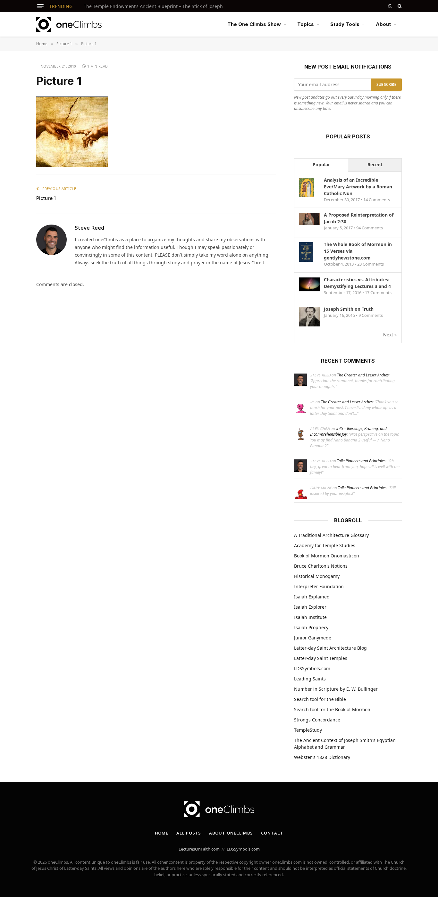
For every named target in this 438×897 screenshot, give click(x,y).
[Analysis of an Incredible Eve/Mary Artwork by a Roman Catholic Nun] (306, 197)
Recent (375, 164)
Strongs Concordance (317, 720)
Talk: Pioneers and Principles (361, 461)
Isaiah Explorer (310, 607)
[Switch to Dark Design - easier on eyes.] (389, 6)
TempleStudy (308, 730)
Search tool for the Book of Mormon (332, 709)
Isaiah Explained (312, 597)
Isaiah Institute (310, 617)
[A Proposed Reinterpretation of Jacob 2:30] (309, 223)
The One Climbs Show (254, 24)
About (383, 24)
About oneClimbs (231, 833)
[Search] (399, 6)
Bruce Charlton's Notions (321, 566)
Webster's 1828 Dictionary (322, 757)
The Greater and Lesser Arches (363, 375)
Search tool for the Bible (320, 699)
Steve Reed (89, 228)
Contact (272, 833)
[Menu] (40, 6)
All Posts (188, 833)
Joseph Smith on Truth (349, 309)
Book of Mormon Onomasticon (326, 556)
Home (162, 833)
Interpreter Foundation (319, 586)
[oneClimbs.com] (69, 24)
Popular (321, 164)
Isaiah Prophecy (311, 627)
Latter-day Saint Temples (320, 658)
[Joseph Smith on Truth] (309, 326)
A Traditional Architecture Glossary (331, 535)
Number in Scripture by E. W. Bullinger (336, 689)
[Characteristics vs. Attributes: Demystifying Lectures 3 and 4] (309, 289)
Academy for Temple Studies (324, 545)
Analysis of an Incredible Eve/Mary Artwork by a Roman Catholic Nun (358, 186)
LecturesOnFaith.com (199, 849)
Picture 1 (46, 198)
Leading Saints (310, 679)
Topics (305, 24)
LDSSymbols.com (312, 668)
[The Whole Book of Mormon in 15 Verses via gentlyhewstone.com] (306, 261)
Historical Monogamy (317, 576)
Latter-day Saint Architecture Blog (330, 648)
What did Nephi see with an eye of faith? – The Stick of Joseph (150, 6)
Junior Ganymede (312, 638)
